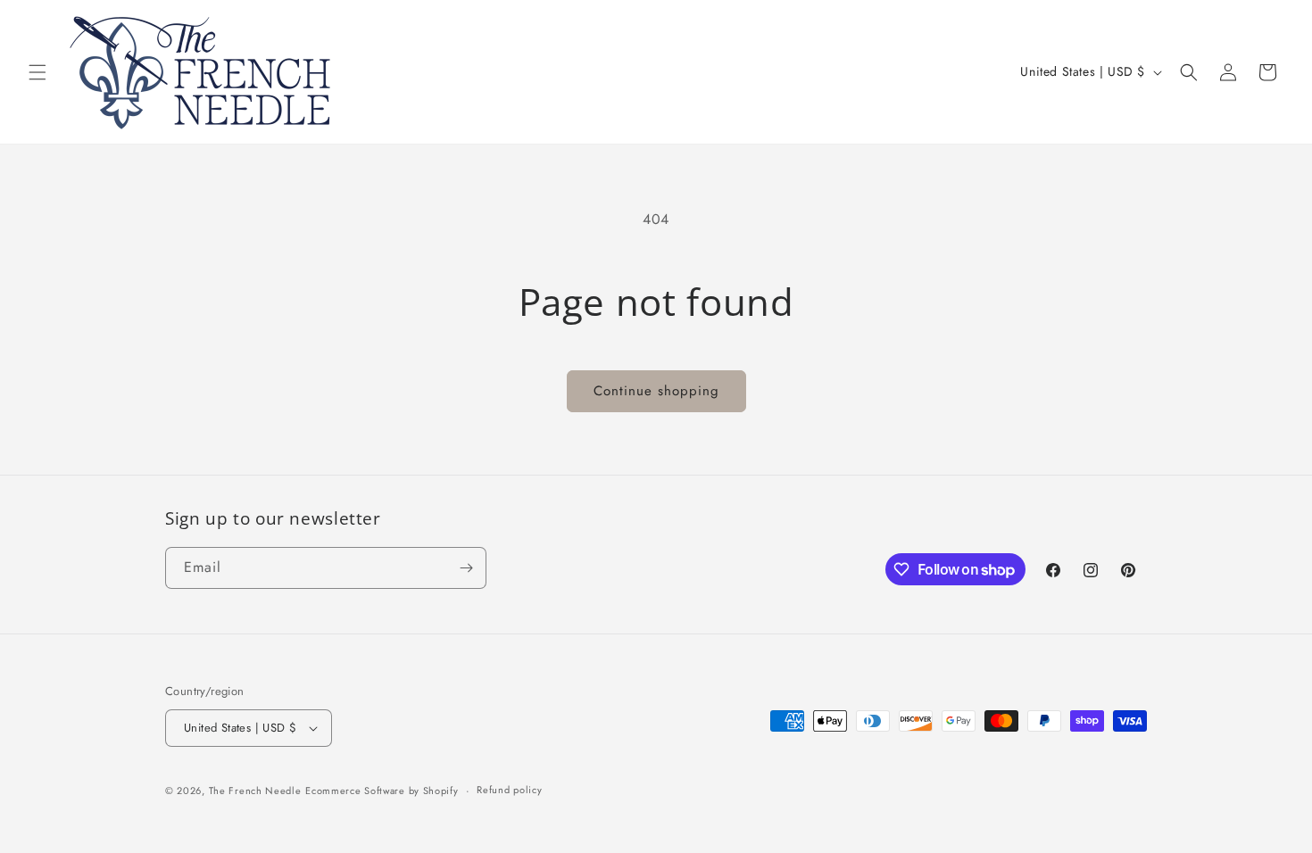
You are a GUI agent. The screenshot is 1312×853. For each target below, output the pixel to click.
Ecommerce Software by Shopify (381, 790)
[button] (37, 72)
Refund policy (509, 790)
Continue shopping (656, 391)
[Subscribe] (466, 568)
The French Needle (255, 790)
